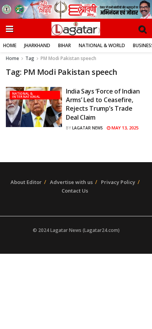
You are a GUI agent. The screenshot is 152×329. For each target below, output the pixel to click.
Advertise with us (71, 182)
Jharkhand (37, 45)
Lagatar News (87, 128)
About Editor (26, 182)
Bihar (64, 45)
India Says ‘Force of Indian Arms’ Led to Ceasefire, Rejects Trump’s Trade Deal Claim (103, 104)
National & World (102, 45)
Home (9, 45)
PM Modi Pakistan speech (68, 58)
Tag (29, 58)
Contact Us (75, 190)
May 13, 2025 (124, 128)
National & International (26, 95)
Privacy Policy (118, 182)
